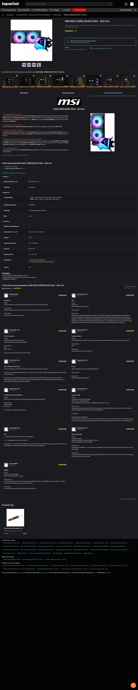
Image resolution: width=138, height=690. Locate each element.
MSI (70, 572)
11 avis (75, 31)
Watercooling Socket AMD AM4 (47, 543)
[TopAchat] (10, 4)
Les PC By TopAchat (41, 10)
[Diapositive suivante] (134, 71)
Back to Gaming (80, 10)
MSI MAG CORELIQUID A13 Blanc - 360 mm (38, 565)
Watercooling (57, 14)
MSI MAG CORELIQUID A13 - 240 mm (60, 565)
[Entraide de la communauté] (133, 685)
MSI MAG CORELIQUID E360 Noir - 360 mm (48, 569)
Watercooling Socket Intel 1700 (101, 543)
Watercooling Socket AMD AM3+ (119, 543)
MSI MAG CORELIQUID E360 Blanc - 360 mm (14, 565)
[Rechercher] (110, 4)
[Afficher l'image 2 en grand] (29, 65)
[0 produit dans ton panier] (126, 4)
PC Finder (67, 10)
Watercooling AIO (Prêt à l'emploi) (72, 553)
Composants (10, 14)
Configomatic (25, 10)
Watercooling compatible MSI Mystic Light (40, 553)
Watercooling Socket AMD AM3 (100, 546)
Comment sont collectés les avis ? (127, 499)
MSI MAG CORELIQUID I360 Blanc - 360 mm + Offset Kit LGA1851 (19, 569)
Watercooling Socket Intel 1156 (64, 546)
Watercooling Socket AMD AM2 (28, 546)
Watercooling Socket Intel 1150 (28, 549)
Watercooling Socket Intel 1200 (83, 543)
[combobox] (133, 4)
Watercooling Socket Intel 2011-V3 (11, 543)
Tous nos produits (10, 10)
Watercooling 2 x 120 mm (9, 553)
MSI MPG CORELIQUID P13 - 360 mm (118, 565)
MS (96, 572)
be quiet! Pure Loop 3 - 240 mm (99, 565)
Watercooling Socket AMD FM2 (11, 546)
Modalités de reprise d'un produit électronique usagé (15, 155)
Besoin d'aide (127, 10)
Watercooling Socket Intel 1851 (81, 549)
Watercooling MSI (84, 42)
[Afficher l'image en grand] (31, 40)
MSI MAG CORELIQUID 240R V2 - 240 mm (33, 559)
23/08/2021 (108, 572)
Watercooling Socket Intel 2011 (10, 549)
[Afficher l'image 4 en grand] (39, 65)
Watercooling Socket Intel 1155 (118, 546)
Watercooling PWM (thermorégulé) (99, 549)
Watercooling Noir (87, 553)
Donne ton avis (130, 287)
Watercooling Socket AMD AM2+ (46, 546)
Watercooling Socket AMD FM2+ (82, 546)
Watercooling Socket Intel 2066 (65, 543)
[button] (10, 81)
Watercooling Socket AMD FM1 (45, 549)
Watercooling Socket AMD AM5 (63, 549)
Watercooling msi (44, 572)
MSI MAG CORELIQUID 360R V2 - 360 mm (55, 559)
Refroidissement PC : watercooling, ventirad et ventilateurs (33, 14)
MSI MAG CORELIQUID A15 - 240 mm (80, 565)
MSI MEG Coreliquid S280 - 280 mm (12, 559)
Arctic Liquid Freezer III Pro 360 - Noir (98, 569)
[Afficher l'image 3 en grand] (34, 65)
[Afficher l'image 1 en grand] (24, 65)
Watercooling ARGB (57, 553)
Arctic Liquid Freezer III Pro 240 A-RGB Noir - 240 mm (74, 569)
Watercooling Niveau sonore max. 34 (119, 549)
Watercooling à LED (22, 553)
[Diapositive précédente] (130, 71)
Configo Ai (56, 10)
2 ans (22, 168)
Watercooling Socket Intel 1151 (29, 543)
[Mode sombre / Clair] (135, 10)
